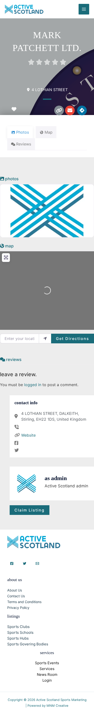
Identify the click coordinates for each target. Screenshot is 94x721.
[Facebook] (11, 563)
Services (47, 668)
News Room (47, 674)
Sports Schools (20, 632)
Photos (12, 178)
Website (28, 435)
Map (9, 246)
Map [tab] (49, 132)
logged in (32, 384)
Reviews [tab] (23, 144)
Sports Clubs (18, 626)
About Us (14, 590)
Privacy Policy (18, 608)
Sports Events (47, 663)
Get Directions (72, 338)
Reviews (13, 359)
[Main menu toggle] (84, 9)
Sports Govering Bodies (27, 644)
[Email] (37, 563)
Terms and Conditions (24, 602)
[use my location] (45, 338)
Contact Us (16, 596)
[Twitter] (24, 563)
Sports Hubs (18, 638)
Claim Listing (29, 510)
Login (47, 680)
